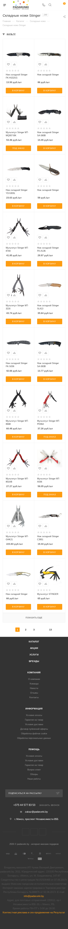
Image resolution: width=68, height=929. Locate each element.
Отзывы (34, 693)
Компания (34, 672)
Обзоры (34, 774)
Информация (34, 708)
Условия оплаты (34, 715)
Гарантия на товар (34, 720)
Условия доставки (34, 724)
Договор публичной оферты (34, 729)
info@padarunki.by (34, 896)
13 (50, 629)
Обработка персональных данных (34, 738)
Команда (34, 683)
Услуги (34, 655)
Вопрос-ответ (34, 769)
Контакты (34, 697)
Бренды (34, 661)
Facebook (34, 831)
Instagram (42, 831)
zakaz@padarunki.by (36, 811)
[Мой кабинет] (56, 5)
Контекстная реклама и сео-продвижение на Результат (34, 912)
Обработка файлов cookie (34, 733)
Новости (34, 688)
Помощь (34, 749)
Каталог (34, 641)
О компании (34, 679)
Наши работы (34, 779)
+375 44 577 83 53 (24, 805)
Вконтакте (25, 831)
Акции (34, 648)
